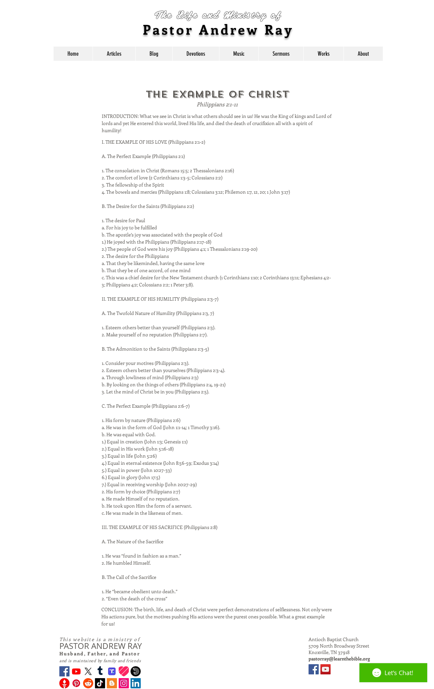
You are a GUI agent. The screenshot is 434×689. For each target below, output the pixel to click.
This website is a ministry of (99, 639)
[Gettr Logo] (64, 683)
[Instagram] (124, 683)
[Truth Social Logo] (112, 671)
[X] (88, 671)
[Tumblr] (100, 671)
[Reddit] (88, 683)
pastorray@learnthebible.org (339, 658)
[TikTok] (100, 683)
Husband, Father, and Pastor (99, 653)
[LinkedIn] (136, 683)
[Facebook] (64, 671)
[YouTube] (325, 669)
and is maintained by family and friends (100, 660)
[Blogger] (112, 683)
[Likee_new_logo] (124, 671)
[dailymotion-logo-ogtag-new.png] (136, 671)
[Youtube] (76, 671)
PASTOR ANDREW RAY (100, 645)
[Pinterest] (76, 683)
